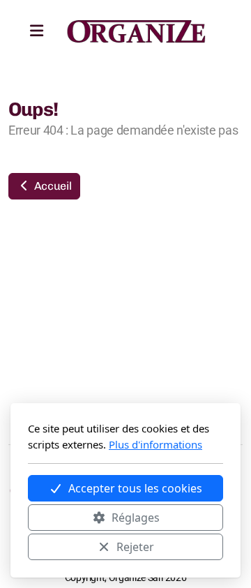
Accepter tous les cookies (135, 488)
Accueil (51, 186)
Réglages (136, 517)
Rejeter (135, 547)
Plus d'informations (155, 444)
